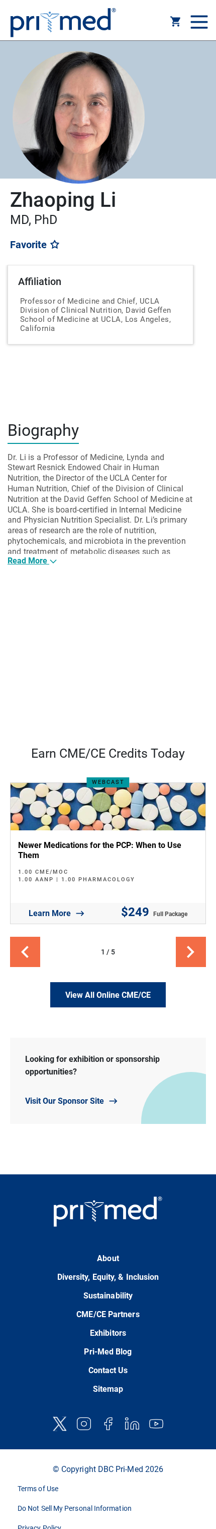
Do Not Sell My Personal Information (75, 1508)
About (108, 1258)
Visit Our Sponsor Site (64, 1101)
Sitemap (108, 1389)
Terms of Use (38, 1489)
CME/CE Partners (107, 1314)
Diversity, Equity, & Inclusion (108, 1277)
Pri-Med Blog (108, 1351)
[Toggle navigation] (197, 22)
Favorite (29, 245)
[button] (176, 23)
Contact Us (108, 1370)
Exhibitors (108, 1333)
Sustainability (108, 1295)
